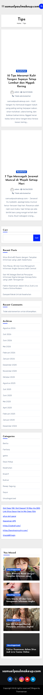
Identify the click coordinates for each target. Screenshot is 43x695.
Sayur (5, 492)
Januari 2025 (9, 420)
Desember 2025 (10, 365)
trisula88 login (9, 535)
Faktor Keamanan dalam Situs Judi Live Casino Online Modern (21, 652)
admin (16, 92)
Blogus (34, 688)
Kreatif (6, 474)
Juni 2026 (7, 340)
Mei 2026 (7, 346)
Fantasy (6, 449)
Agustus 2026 (9, 328)
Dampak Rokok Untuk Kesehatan (17, 294)
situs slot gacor (9, 516)
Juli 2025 (7, 389)
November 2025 (10, 371)
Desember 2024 (10, 426)
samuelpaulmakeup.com (22, 6)
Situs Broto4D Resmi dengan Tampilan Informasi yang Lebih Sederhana (20, 576)
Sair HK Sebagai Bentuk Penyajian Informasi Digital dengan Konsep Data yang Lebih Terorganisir (19, 277)
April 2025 (7, 408)
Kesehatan (21, 71)
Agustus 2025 (9, 383)
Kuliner (6, 480)
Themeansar (21, 692)
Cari (5, 230)
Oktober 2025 (9, 377)
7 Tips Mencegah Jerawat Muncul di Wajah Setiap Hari (21, 180)
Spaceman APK (9, 521)
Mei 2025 (7, 401)
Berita (5, 443)
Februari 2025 (9, 414)
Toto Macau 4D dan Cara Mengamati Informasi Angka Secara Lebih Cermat (20, 601)
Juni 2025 (7, 395)
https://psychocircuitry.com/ (15, 530)
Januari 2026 (9, 359)
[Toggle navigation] (3, 6)
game (5, 456)
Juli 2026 (7, 334)
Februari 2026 (9, 353)
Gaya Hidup (8, 462)
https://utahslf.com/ (12, 526)
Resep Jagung (9, 486)
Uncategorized (9, 498)
